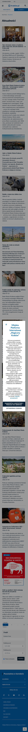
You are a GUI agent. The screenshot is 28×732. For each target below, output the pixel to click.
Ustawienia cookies (14, 408)
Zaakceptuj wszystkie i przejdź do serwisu (14, 404)
